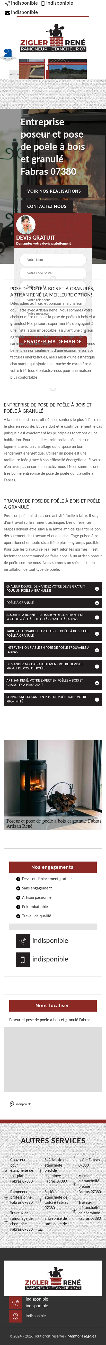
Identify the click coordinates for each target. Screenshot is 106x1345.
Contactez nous (47, 206)
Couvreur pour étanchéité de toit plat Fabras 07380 (21, 1171)
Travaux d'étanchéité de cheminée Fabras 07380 (89, 1211)
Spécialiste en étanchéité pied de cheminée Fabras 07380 (56, 1171)
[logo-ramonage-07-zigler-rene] (53, 37)
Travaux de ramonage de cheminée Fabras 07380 (21, 1221)
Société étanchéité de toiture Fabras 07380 (56, 1200)
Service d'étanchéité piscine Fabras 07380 (89, 1184)
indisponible (24, 3)
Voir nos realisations (54, 191)
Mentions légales (81, 1336)
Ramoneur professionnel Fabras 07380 (21, 1197)
